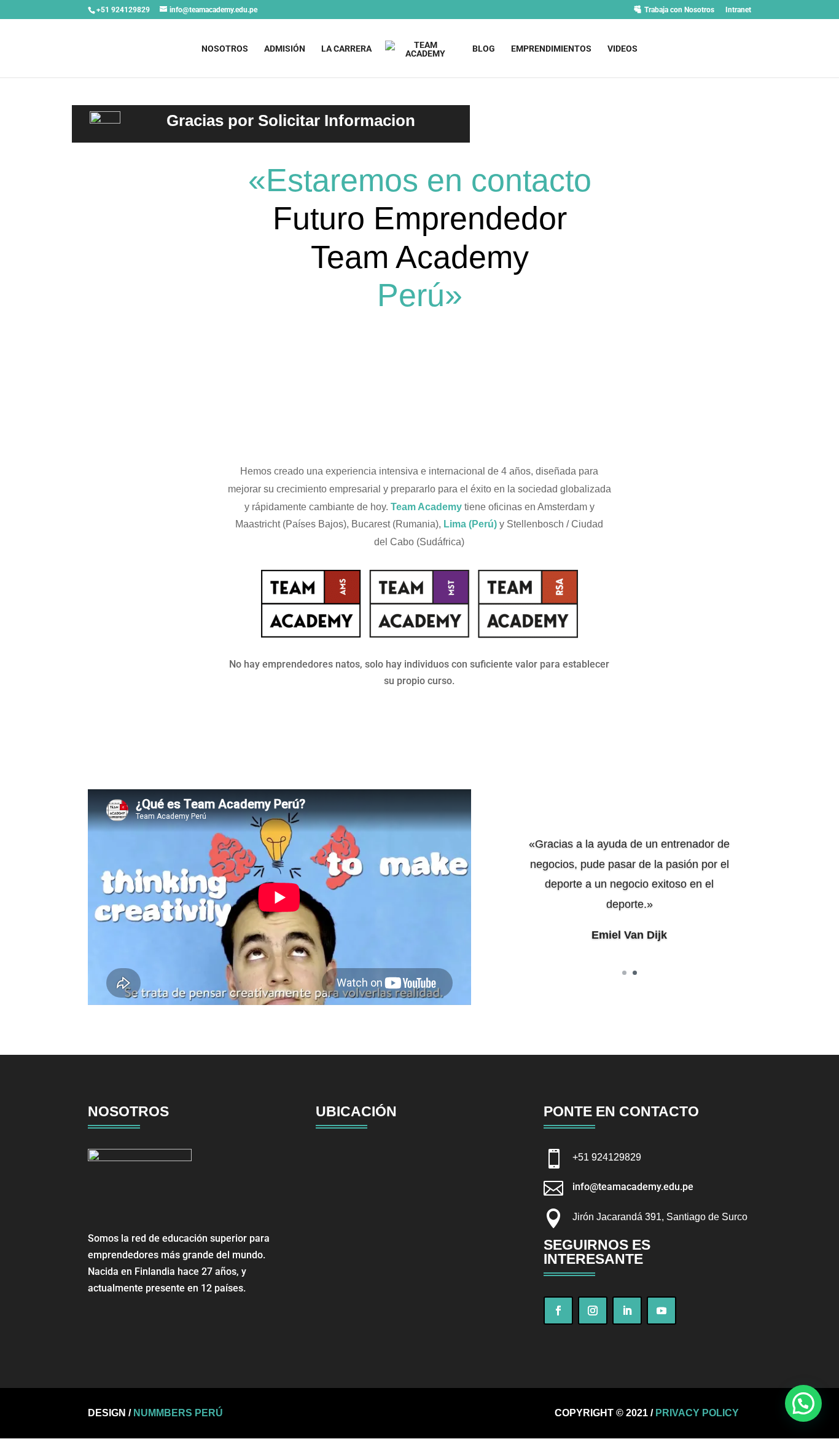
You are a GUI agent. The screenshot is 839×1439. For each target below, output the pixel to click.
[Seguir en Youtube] (661, 1310)
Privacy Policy (697, 1413)
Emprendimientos (551, 48)
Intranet (738, 10)
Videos (622, 48)
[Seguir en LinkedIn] (627, 1310)
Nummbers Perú (178, 1413)
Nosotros (224, 48)
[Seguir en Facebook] (558, 1310)
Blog (483, 48)
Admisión (284, 48)
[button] (803, 1403)
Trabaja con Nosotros (679, 10)
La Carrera (346, 48)
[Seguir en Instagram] (592, 1310)
